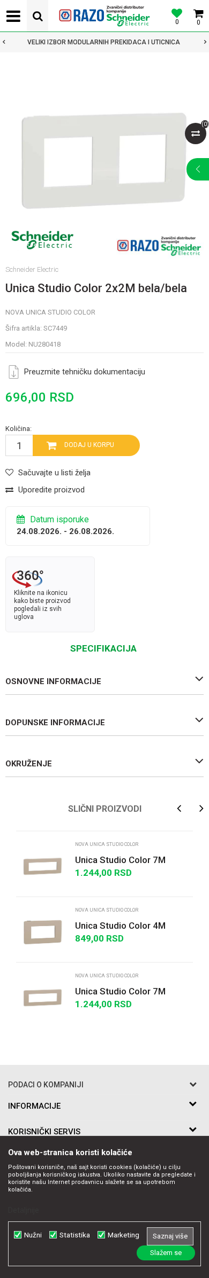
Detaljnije (23, 1210)
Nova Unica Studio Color (50, 312)
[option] (104, 159)
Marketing (123, 1235)
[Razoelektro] (104, 16)
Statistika (74, 1235)
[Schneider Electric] (42, 239)
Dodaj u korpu (89, 445)
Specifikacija (103, 648)
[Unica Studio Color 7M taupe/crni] (42, 866)
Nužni (33, 1235)
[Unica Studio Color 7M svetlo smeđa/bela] (42, 997)
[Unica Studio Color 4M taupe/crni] (42, 932)
